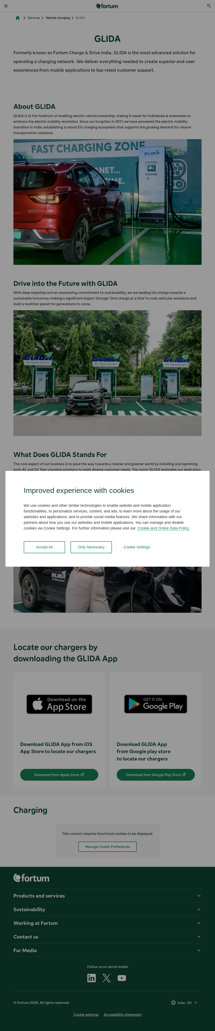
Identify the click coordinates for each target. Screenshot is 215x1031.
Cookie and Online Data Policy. (164, 528)
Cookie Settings (137, 547)
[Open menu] (6, 6)
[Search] (209, 6)
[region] (107, 518)
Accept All (44, 547)
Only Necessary (91, 547)
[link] (107, 5)
